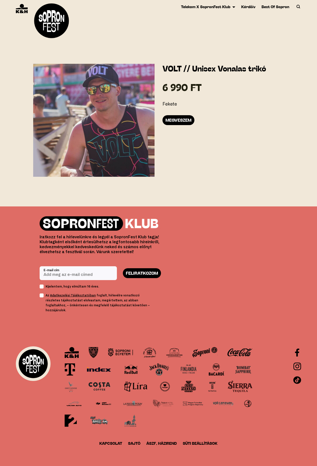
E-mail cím (51, 270)
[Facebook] (297, 352)
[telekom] (70, 369)
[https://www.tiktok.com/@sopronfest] (297, 380)
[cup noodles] (189, 386)
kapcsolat (110, 443)
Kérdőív (248, 7)
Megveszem (178, 120)
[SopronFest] (51, 22)
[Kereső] (298, 7)
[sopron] (93, 352)
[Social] (297, 366)
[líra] (136, 386)
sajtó (134, 443)
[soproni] (204, 352)
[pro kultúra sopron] (149, 352)
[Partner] (72, 352)
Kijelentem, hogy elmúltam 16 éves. (72, 286)
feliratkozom (142, 273)
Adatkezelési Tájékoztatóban (73, 295)
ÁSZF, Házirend (161, 443)
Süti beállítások (200, 443)
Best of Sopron (275, 7)
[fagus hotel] (163, 404)
